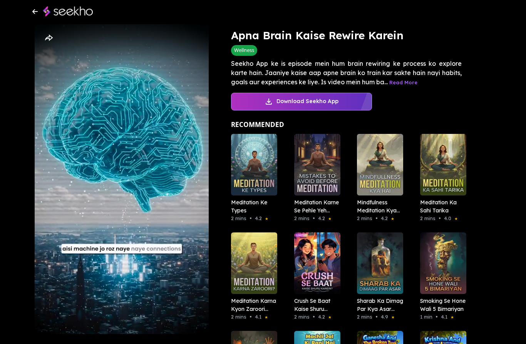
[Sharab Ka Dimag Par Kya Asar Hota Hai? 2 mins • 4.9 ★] (378, 263)
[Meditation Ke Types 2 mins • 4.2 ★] (252, 164)
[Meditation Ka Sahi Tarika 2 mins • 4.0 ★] (441, 164)
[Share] (48, 38)
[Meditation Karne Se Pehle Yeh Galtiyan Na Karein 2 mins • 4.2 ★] (315, 164)
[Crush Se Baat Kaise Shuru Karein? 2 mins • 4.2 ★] (315, 263)
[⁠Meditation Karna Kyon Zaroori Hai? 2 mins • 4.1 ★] (252, 263)
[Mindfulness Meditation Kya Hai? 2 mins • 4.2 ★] (378, 164)
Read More (403, 82)
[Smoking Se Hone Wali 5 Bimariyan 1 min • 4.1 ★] (441, 263)
